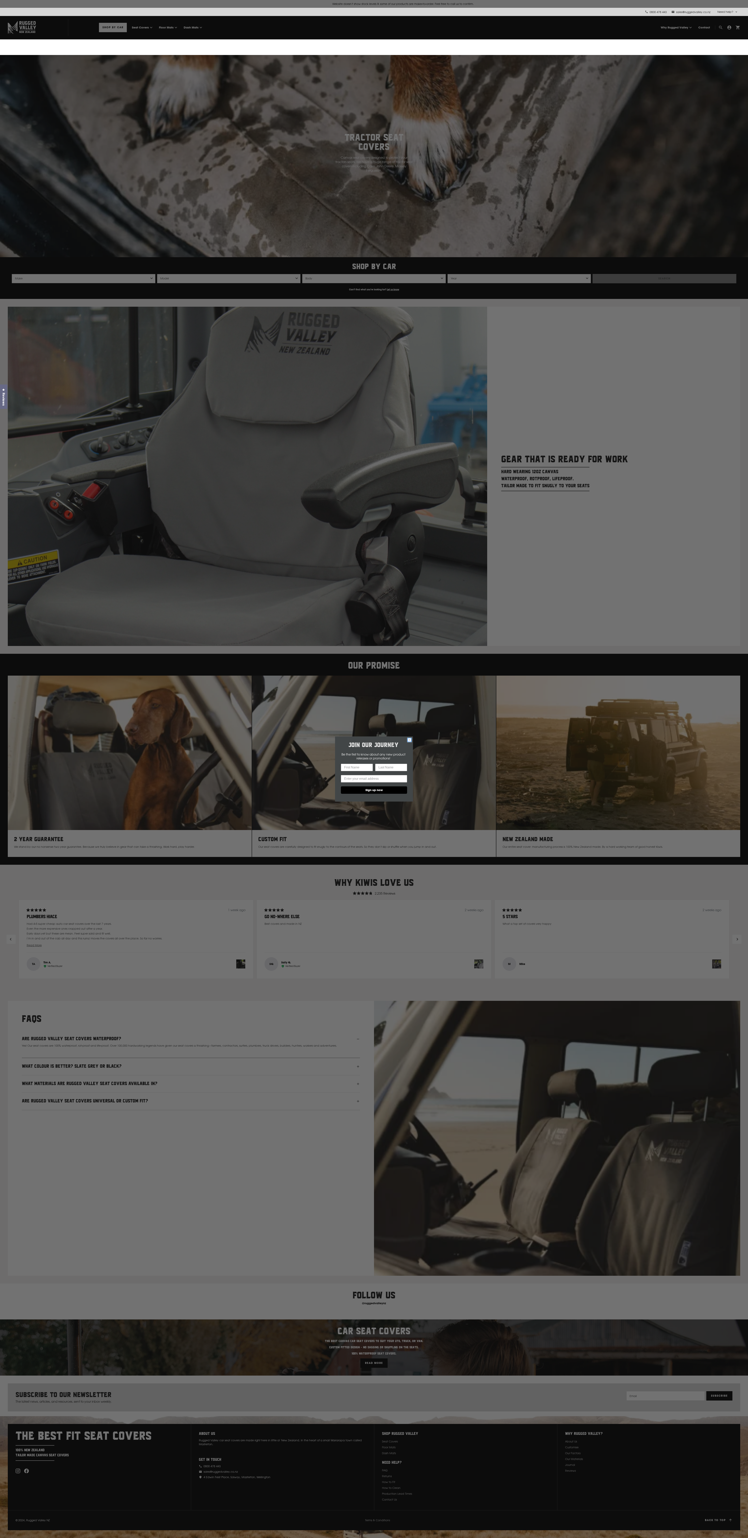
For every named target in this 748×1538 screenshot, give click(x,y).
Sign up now (374, 790)
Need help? (725, 11)
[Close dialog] (409, 740)
